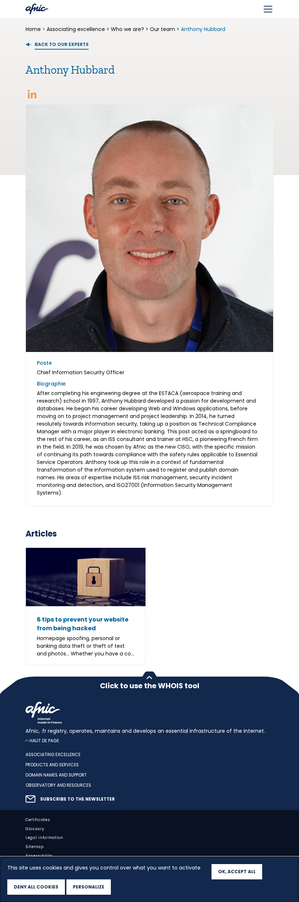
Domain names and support (56, 775)
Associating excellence (76, 29)
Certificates (38, 819)
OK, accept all (237, 871)
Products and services (52, 765)
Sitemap (35, 846)
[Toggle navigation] (268, 9)
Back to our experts (62, 44)
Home (34, 29)
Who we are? (127, 29)
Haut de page (44, 740)
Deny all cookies (36, 887)
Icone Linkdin (32, 94)
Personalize (88, 887)
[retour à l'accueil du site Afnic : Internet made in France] (149, 713)
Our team (162, 29)
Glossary (35, 828)
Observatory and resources (58, 785)
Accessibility (39, 855)
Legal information (44, 837)
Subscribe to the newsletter (77, 799)
